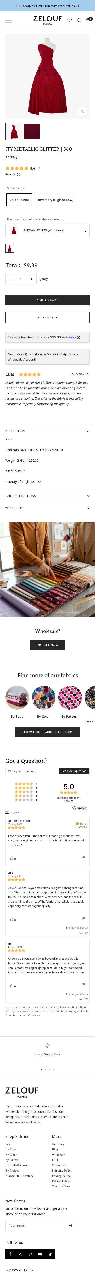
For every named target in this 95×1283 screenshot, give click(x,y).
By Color (11, 1154)
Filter (14, 813)
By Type (10, 1149)
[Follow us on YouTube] (40, 1254)
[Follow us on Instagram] (20, 1254)
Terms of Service (62, 1186)
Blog (55, 1149)
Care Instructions (20, 496)
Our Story (58, 1144)
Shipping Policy (62, 1170)
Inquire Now (48, 645)
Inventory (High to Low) (55, 200)
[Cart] (87, 20)
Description (15, 431)
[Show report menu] (83, 857)
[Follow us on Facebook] (10, 1254)
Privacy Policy (61, 1176)
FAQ (55, 1160)
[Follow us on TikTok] (50, 1254)
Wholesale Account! (22, 359)
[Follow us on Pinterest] (30, 1254)
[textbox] (33, 771)
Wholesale (58, 1154)
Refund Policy (61, 1181)
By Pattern (12, 1160)
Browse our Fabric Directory (47, 732)
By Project (12, 1170)
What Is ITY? (15, 508)
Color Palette (19, 200)
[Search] (79, 20)
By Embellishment (16, 1165)
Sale (8, 1144)
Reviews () (12, 174)
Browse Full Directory (19, 1176)
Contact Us (59, 1165)
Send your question (74, 771)
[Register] (71, 1225)
